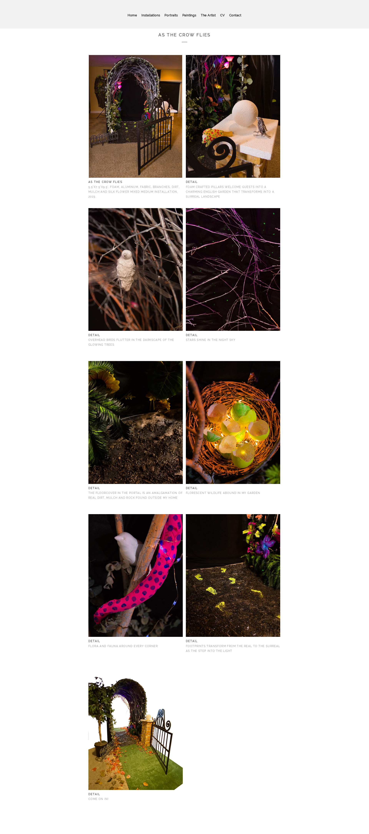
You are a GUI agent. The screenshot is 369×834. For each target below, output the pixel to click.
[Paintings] (189, 20)
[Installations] (151, 20)
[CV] (222, 20)
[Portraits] (171, 20)
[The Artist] (208, 20)
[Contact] (235, 20)
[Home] (132, 20)
